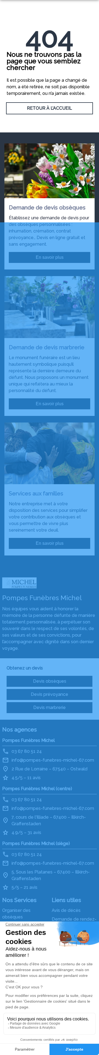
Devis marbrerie (49, 707)
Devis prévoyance (49, 694)
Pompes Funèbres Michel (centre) (37, 788)
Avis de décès (66, 910)
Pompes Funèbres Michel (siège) (36, 843)
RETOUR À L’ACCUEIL (49, 108)
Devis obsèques (49, 681)
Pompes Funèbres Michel (28, 740)
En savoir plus (50, 257)
